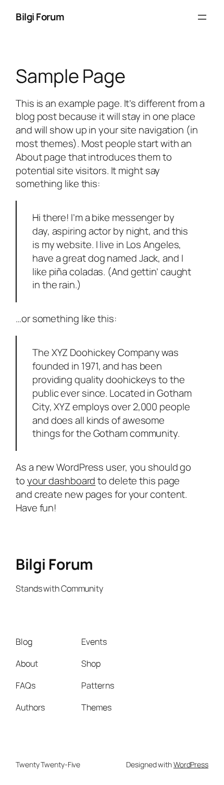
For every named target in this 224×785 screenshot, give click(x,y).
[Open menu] (202, 17)
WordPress (190, 764)
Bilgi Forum (40, 16)
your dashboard (61, 480)
